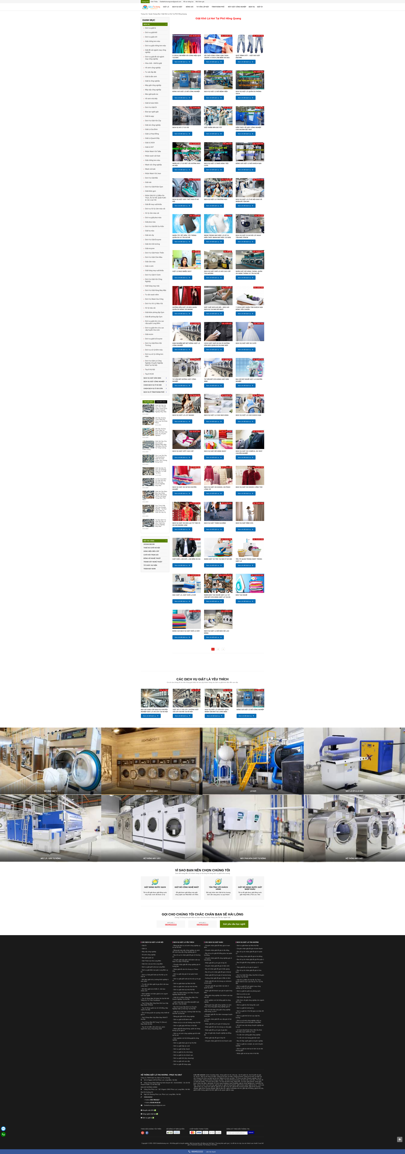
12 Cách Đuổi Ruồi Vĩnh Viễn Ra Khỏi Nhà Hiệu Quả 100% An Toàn (249, 1031)
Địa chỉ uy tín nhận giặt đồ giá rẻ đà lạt (218, 972)
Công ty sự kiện (218, 1080)
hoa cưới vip (210, 1085)
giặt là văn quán (220, 1090)
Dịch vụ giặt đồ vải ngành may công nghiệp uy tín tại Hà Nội (248, 987)
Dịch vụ (252, 7)
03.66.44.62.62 (155, 1102)
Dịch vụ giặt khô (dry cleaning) (183, 1058)
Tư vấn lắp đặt (202, 7)
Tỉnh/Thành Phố (218, 7)
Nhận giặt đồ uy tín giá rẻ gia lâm (216, 1030)
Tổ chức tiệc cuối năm (247, 1080)
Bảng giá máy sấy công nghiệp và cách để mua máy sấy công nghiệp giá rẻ (186, 951)
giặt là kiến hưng (199, 1090)
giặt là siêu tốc (221, 1088)
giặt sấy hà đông (248, 1088)
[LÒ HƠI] (253, 761)
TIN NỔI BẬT (148, 402)
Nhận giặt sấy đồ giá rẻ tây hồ (215, 1038)
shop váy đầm (202, 1083)
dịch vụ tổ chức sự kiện (208, 1076)
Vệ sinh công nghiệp (148, 954)
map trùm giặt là (209, 1086)
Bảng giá (189, 7)
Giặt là (166, 7)
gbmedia (210, 1083)
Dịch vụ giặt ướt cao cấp (181, 1061)
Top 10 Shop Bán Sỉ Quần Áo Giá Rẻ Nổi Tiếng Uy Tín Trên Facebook (155, 999)
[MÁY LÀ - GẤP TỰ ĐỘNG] (50, 828)
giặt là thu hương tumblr (240, 1086)
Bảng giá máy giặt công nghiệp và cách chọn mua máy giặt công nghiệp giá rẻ (217, 1005)
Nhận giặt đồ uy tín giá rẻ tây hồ (216, 963)
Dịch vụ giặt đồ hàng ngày (182, 1064)
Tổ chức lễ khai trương (232, 1080)
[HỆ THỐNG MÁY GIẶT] (354, 828)
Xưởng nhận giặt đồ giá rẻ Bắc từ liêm (218, 978)
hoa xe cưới (201, 1085)
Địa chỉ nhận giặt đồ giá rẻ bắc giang (217, 969)
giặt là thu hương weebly (207, 1088)
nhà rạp (234, 1075)
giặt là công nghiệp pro (246, 1083)
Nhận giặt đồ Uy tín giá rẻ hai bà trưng (218, 975)
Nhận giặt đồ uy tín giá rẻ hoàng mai (217, 1024)
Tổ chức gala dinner (247, 1081)
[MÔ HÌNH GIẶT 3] (50, 761)
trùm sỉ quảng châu (212, 1075)
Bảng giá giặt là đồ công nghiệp (184, 1016)
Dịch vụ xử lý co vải (243, 994)
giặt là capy (230, 1090)
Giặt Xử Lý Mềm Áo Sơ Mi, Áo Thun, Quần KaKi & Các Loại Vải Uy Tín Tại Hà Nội (249, 981)
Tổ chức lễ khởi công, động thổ (229, 1081)
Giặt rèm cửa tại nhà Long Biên (152, 964)
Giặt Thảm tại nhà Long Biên (151, 961)
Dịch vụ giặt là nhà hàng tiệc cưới (248, 1005)
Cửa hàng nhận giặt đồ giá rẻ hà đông (249, 956)
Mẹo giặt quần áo (148, 958)
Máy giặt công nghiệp (237, 7)
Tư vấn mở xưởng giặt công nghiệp (248, 1035)
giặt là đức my (198, 1086)
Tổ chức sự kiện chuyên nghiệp (246, 1078)
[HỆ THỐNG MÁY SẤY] (151, 828)
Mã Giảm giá (200, 1)
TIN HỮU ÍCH (161, 402)
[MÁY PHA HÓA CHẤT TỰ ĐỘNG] (253, 828)
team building (233, 1083)
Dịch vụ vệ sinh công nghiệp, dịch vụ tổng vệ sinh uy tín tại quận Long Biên (248, 1021)
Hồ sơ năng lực (188, 1)
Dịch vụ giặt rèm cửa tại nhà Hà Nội (185, 986)
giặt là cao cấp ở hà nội (223, 1086)
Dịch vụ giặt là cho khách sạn (183, 1055)
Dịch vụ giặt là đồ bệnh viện (182, 1019)
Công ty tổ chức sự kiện (225, 1076)
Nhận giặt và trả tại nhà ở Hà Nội (248, 1053)
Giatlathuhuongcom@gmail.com (170, 1)
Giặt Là (144, 948)
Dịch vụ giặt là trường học (245, 1008)
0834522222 (3, 1128)
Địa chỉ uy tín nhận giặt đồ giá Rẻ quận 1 (250, 959)
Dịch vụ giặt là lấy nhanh (181, 1049)
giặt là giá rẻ (219, 1085)
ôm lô (197, 1076)
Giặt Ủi (260, 7)
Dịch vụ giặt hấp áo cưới (181, 1046)
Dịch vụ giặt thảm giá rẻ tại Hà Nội (184, 1043)
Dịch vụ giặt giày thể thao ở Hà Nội (185, 1025)
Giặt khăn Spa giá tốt (244, 997)
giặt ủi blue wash (242, 1085)
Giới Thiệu (154, 1)
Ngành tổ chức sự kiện (227, 1078)
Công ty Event (238, 1076)
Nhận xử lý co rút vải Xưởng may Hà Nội (186, 1022)
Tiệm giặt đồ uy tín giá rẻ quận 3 (247, 967)
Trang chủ (145, 1)
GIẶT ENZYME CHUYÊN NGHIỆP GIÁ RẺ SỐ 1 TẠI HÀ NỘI (185, 1003)
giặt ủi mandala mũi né (234, 1088)
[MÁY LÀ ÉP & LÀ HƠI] (354, 761)
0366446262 (148, 1097)
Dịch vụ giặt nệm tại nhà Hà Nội (184, 989)
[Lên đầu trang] (399, 1139)
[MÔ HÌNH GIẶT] (151, 761)
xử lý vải (261, 1085)
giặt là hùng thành (230, 1085)
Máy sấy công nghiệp (149, 951)
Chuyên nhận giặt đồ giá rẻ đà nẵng (217, 950)
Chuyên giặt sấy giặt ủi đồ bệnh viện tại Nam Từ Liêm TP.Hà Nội (186, 960)
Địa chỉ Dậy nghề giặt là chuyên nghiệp (250, 1041)
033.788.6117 (154, 1100)
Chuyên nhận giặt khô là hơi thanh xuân (218, 1041)
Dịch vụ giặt (177, 7)
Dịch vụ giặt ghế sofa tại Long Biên (153, 967)
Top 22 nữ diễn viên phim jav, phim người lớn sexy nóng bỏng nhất (153, 1028)
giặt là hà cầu (258, 1088)
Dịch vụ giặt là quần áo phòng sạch (248, 991)
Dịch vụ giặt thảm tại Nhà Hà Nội (184, 983)
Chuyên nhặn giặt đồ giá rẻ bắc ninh (217, 966)
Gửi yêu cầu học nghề (234, 924)
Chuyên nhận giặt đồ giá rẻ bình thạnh (250, 948)
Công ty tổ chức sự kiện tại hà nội (207, 1078)
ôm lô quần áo (243, 1075)
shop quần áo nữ (225, 1075)
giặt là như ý (253, 1085)
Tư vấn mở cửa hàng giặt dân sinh (248, 1038)
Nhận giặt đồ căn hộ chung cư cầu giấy (218, 1027)
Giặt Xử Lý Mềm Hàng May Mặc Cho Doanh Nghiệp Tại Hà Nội (185, 998)
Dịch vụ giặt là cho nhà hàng (182, 1052)
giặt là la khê (209, 1090)
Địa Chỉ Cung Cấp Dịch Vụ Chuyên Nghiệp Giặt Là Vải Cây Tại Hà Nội (184, 1007)
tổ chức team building (221, 1083)
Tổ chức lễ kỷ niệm (212, 1081)
